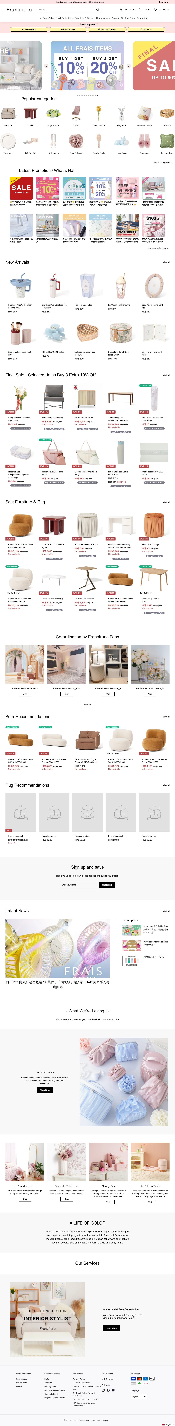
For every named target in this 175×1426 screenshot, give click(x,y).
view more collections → (158, 248)
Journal (19, 1387)
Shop (25, 1199)
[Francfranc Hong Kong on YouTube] (113, 1390)
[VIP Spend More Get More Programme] (131, 945)
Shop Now (45, 1090)
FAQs (46, 1379)
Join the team (21, 1383)
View (25, 694)
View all (166, 262)
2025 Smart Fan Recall (153, 957)
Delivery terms (50, 1387)
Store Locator (21, 1379)
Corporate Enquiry (51, 1394)
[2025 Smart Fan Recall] (131, 961)
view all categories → (163, 162)
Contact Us (48, 1383)
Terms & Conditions (81, 1383)
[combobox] (69, 9)
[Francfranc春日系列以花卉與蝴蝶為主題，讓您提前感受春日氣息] (131, 930)
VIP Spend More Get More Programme (84, 1404)
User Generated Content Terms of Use (87, 1388)
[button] (168, 1424)
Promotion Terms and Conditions (86, 1399)
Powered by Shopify (99, 1420)
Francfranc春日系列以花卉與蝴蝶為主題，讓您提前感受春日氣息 (155, 929)
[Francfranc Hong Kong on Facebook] (108, 1390)
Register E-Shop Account (54, 1398)
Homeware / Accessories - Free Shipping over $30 (80, 2)
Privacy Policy (79, 1379)
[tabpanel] (101, 65)
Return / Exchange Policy (54, 1390)
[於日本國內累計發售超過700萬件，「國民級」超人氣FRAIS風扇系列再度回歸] (57, 948)
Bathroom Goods (144, 125)
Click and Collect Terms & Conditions (84, 1394)
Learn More (111, 1328)
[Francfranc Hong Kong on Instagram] (103, 1390)
